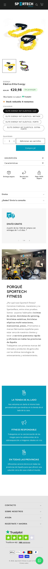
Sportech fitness (21, 561)
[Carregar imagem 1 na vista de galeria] (9, 66)
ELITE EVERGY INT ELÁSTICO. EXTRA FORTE (23, 128)
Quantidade (7, 136)
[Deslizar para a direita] (29, 240)
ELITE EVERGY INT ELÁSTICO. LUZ (21, 111)
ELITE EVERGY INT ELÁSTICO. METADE (23, 116)
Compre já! (30, 148)
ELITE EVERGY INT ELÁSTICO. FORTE (22, 122)
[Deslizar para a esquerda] (18, 240)
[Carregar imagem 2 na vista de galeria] (24, 66)
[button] (5, 4)
